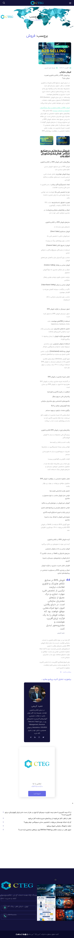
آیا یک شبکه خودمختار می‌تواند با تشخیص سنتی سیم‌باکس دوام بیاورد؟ (47, 822)
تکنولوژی (57, 47)
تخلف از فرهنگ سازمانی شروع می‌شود (59, 826)
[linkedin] (20, 934)
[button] (4, 3)
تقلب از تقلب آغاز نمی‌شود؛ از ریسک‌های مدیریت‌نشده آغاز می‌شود (49, 818)
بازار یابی (64, 47)
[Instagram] (22, 934)
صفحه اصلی (47, 19)
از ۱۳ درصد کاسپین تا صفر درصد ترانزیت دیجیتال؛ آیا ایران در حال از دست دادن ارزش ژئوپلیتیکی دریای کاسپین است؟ (38, 813)
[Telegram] (25, 934)
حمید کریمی (48, 68)
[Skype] (23, 934)
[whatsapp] (27, 934)
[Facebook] (16, 934)
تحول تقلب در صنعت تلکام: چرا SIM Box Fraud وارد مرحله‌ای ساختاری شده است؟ (44, 830)
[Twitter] (18, 934)
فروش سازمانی (65, 72)
